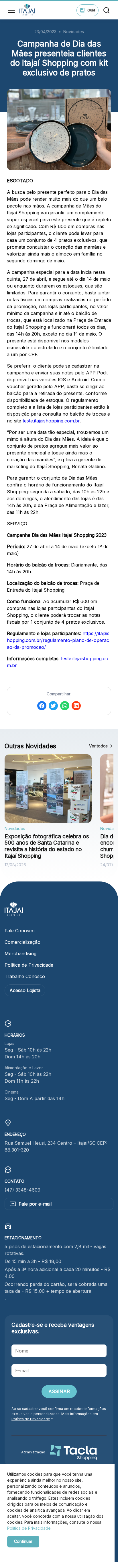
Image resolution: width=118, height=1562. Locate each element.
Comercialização (22, 942)
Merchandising (20, 953)
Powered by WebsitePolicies (31, 1551)
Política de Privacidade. (29, 1528)
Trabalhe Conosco (25, 976)
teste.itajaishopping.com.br (51, 421)
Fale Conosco (20, 930)
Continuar (23, 1541)
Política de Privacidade (29, 965)
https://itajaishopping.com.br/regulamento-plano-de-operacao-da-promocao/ (58, 640)
